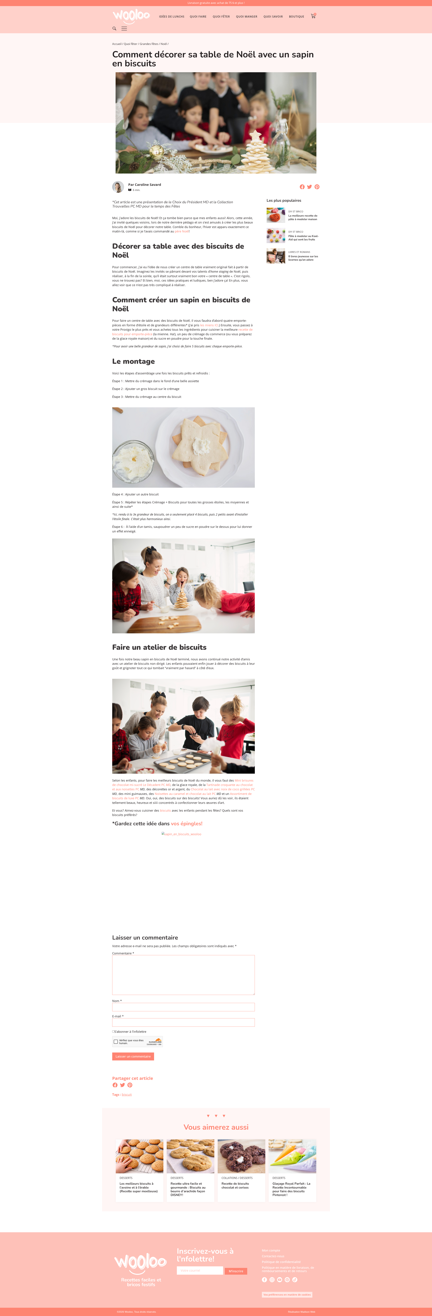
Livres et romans (299, 252)
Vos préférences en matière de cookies (287, 1294)
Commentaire (123, 953)
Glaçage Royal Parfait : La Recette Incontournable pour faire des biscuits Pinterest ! (291, 1189)
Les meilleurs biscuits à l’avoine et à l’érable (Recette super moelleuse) (139, 1187)
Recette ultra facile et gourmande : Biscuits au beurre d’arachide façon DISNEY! (188, 1189)
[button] (302, 187)
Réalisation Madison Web (301, 1311)
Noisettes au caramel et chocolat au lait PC (185, 794)
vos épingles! (186, 823)
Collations (229, 1178)
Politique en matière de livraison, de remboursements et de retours (288, 1269)
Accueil (117, 44)
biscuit (127, 1094)
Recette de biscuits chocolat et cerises (235, 1185)
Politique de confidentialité (281, 1262)
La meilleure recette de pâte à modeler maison (302, 217)
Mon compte (271, 1250)
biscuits (165, 810)
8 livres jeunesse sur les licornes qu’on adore (303, 258)
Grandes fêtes (149, 44)
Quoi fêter (130, 44)
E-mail (118, 1016)
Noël (164, 44)
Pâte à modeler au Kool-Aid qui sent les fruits (303, 237)
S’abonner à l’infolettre (130, 1031)
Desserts (126, 1178)
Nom (117, 1001)
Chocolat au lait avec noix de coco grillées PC (223, 789)
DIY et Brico (295, 211)
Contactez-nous (273, 1256)
